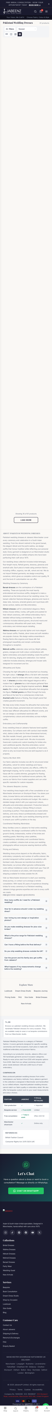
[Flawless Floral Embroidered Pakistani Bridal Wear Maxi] (38, 406)
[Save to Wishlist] (20, 45)
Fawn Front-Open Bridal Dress (12, 429)
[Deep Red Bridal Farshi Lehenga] (14, 232)
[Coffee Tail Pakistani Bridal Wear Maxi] (14, 172)
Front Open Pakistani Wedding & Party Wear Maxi (14, 487)
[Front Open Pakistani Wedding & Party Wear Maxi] (14, 465)
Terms (20, 1390)
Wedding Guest (9, 1270)
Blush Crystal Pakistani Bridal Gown (11, 137)
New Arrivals (26, 1003)
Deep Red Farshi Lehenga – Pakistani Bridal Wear (37, 253)
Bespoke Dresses (12, 482)
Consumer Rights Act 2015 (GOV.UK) (20, 1142)
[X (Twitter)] (39, 1232)
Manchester (10, 1364)
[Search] (35, 11)
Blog (4, 1312)
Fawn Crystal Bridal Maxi (13, 371)
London (21, 1373)
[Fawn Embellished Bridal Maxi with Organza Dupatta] (38, 350)
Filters (11, 29)
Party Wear (7, 1266)
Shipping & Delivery (10, 1333)
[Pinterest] (19, 1232)
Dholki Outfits (35, 72)
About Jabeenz (9, 1329)
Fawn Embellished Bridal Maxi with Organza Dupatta (36, 372)
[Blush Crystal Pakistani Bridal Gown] (14, 115)
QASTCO (29, 1404)
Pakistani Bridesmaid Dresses (13, 309)
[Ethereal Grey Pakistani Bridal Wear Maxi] (14, 291)
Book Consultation (10, 1291)
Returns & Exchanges (11, 1338)
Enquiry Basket (9, 1346)
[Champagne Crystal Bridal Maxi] (38, 115)
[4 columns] (20, 34)
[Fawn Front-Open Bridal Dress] (14, 406)
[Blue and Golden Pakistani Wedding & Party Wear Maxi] (38, 55)
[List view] (6, 34)
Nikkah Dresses (9, 1254)
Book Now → (35, 5)
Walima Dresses (9, 1249)
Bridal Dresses (11, 132)
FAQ (20, 997)
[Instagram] (5, 1232)
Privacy (13, 1390)
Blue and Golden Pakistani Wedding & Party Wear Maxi (37, 77)
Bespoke (6, 1287)
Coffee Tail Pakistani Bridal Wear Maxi (13, 192)
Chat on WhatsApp (28, 1191)
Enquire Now (13, 89)
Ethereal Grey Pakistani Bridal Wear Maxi (14, 315)
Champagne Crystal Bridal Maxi (37, 138)
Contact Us (7, 1325)
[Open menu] (46, 11)
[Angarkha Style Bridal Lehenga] (14, 55)
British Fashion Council (14, 1137)
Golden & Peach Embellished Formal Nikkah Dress (37, 487)
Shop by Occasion (10, 1300)
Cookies (27, 1390)
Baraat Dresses (12, 72)
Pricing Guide (10, 997)
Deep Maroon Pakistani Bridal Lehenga (35, 193)
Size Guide (29, 997)
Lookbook (8, 991)
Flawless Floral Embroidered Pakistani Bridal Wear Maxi (37, 429)
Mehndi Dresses (9, 1258)
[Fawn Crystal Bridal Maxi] (14, 350)
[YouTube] (32, 1232)
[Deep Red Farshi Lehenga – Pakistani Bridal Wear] (38, 232)
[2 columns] (11, 34)
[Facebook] (26, 1232)
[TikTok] (12, 1232)
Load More (26, 520)
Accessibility (37, 1390)
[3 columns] (15, 34)
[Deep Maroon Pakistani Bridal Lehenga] (38, 172)
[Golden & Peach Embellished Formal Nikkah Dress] (38, 465)
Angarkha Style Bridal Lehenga (11, 76)
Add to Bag (38, 268)
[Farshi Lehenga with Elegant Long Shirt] (38, 291)
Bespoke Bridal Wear (35, 133)
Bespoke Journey (41, 991)
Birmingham (29, 1373)
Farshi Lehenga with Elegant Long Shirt (37, 312)
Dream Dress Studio (23, 991)
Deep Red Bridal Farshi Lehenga (12, 252)
